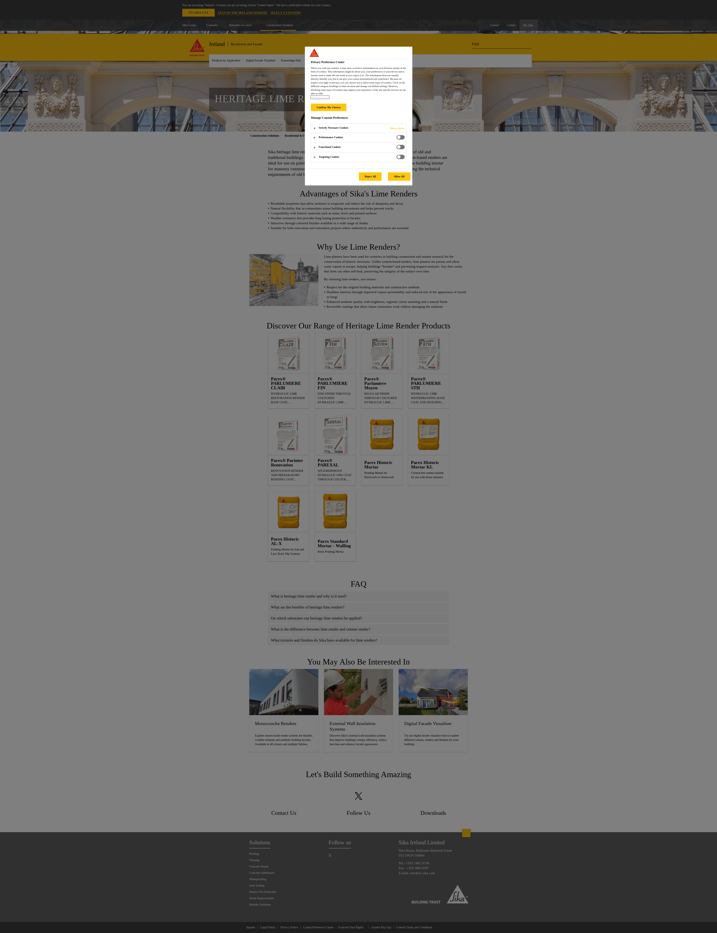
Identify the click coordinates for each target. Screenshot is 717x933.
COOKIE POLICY (320, 97)
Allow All (399, 176)
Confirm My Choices (329, 107)
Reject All (370, 176)
